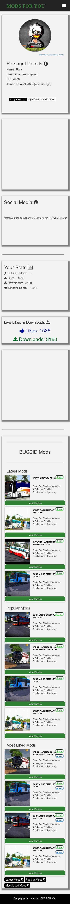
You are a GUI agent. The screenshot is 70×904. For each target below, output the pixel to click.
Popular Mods (34, 879)
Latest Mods (13, 879)
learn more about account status (51, 54)
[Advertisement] (35, 154)
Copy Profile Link (18, 99)
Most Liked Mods (16, 885)
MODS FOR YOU (26, 6)
